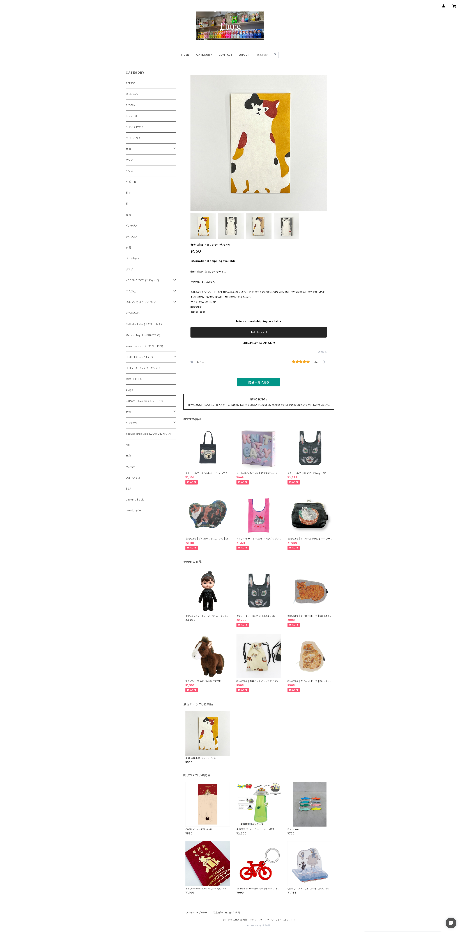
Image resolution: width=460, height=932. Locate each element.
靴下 (128, 192)
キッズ (129, 170)
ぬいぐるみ (132, 94)
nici (128, 444)
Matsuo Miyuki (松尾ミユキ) (143, 335)
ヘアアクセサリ (134, 126)
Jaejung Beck (135, 499)
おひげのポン (133, 313)
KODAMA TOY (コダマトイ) (142, 280)
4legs (129, 389)
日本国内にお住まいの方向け (259, 342)
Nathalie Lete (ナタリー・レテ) (144, 324)
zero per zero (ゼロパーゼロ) (144, 346)
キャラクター (133, 422)
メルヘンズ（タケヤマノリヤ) (141, 302)
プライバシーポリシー (196, 912)
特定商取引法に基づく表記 (226, 912)
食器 (128, 148)
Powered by (254, 925)
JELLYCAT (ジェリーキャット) (143, 368)
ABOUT (244, 54)
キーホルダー (133, 510)
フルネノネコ (133, 477)
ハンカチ (130, 466)
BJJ (128, 488)
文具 (128, 214)
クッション (131, 236)
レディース (131, 115)
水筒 (128, 247)
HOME (185, 54)
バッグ (129, 159)
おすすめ (131, 83)
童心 (128, 455)
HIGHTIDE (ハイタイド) (139, 357)
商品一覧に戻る (258, 382)
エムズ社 (131, 291)
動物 (128, 411)
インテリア (131, 225)
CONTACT (226, 54)
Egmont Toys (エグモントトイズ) (145, 400)
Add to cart (259, 332)
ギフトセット (132, 258)
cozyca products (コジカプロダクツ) (148, 433)
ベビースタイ (133, 137)
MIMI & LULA (134, 378)
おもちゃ (130, 105)
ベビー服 (131, 181)
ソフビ (129, 269)
